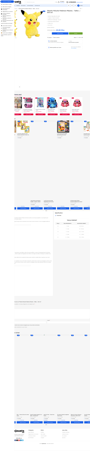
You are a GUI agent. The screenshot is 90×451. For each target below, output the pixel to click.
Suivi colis (63, 437)
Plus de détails (73, 48)
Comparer (42, 437)
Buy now (75, 33)
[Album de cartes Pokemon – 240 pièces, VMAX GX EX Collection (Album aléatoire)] (77, 374)
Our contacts (64, 435)
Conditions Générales (65, 432)
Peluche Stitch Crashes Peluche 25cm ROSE (75, 110)
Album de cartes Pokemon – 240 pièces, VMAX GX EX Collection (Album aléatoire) (76, 415)
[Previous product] (79, 8)
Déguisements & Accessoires (33, 434)
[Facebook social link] (77, 37)
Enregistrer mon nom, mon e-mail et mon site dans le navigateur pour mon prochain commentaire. (22, 325)
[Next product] (82, 8)
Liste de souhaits (43, 435)
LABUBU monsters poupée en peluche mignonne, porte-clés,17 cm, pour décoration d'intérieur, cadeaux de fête (16, 110)
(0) (21, 136)
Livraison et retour (65, 434)
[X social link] (78, 37)
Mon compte (43, 434)
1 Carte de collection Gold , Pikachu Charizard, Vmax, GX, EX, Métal (23, 134)
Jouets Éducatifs (31, 432)
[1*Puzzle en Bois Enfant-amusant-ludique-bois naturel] (76, 160)
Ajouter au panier (60, 33)
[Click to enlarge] (19, 87)
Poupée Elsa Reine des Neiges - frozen (40, 110)
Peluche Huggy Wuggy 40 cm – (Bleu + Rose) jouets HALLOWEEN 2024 (36, 415)
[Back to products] (80, 8)
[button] (15, 37)
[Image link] (19, 431)
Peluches (15, 8)
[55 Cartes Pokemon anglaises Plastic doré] (63, 374)
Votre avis (5, 308)
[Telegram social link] (82, 37)
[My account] (68, 5)
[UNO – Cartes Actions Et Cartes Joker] (23, 374)
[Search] (56, 2)
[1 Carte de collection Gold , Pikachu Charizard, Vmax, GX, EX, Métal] (23, 126)
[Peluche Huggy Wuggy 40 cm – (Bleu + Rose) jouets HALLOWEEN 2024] (36, 374)
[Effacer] (53, 2)
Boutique (42, 432)
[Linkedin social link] (81, 37)
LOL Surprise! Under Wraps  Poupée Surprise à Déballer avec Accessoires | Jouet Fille (28, 110)
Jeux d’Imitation (31, 437)
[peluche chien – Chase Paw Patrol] (50, 374)
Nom (4, 320)
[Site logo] (16, 2)
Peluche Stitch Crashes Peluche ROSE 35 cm (63, 110)
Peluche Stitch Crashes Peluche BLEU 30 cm (51, 110)
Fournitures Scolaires (32, 435)
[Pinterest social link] (79, 37)
